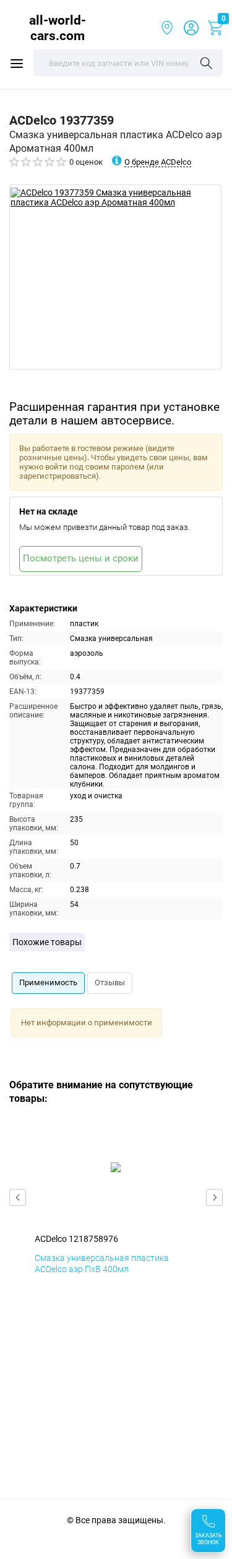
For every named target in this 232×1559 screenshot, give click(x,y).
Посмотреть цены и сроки (81, 558)
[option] (115, 277)
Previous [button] (17, 1197)
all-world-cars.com (57, 27)
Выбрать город (167, 27)
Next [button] (214, 1197)
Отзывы (110, 982)
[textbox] (128, 63)
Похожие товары (47, 942)
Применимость (48, 982)
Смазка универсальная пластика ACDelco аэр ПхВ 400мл (102, 1263)
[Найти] (206, 64)
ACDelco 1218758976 (76, 1239)
